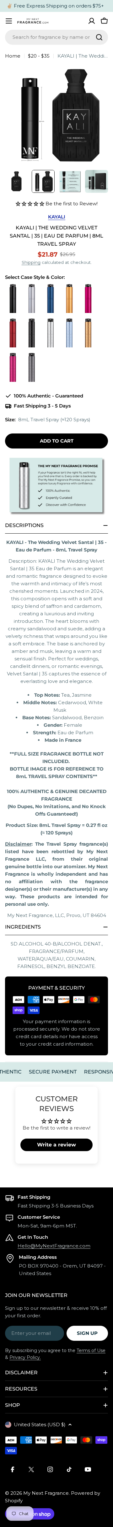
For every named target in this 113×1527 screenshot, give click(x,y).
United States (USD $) (40, 1424)
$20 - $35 (39, 56)
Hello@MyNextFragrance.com (54, 1246)
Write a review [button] (56, 1145)
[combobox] (56, 37)
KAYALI (56, 217)
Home (12, 56)
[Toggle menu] (9, 21)
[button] (31, 204)
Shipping (31, 262)
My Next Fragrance (46, 1493)
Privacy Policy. (25, 1357)
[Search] (99, 37)
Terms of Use (91, 1350)
